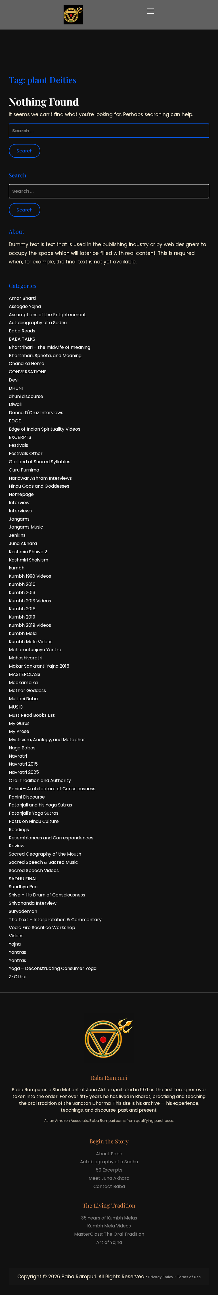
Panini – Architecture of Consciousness (52, 788)
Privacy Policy (160, 1277)
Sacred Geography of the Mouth (45, 854)
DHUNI (16, 388)
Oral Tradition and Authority (40, 780)
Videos (16, 936)
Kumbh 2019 (22, 617)
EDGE (15, 421)
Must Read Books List (32, 715)
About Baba (109, 1154)
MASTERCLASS (24, 674)
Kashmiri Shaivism (28, 560)
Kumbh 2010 (22, 584)
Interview (19, 502)
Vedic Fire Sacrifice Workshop (42, 927)
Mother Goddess (27, 690)
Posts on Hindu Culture (34, 821)
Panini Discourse (27, 797)
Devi (13, 380)
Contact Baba (109, 1186)
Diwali (15, 404)
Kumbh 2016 (22, 608)
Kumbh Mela (23, 633)
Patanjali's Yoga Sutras (33, 813)
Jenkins (17, 535)
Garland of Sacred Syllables (39, 461)
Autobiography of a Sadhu (38, 322)
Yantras (17, 952)
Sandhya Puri (23, 886)
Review (16, 846)
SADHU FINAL (23, 878)
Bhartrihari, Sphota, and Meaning (45, 355)
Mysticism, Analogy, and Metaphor (47, 739)
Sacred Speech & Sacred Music (43, 862)
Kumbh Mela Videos (31, 641)
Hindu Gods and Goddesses (39, 486)
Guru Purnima (24, 470)
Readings (19, 829)
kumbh (16, 568)
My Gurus (19, 723)
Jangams (19, 519)
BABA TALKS (22, 339)
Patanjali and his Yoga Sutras (40, 805)
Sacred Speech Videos (34, 870)
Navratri (18, 756)
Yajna (15, 944)
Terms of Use (189, 1277)
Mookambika (23, 682)
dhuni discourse (26, 396)
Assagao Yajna (25, 306)
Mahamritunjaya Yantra (35, 649)
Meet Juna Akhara (109, 1178)
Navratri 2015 (23, 764)
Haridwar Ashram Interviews (40, 478)
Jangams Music (26, 527)
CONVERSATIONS (28, 371)
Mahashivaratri (25, 658)
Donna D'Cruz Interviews (36, 412)
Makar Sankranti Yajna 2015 (39, 666)
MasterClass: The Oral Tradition (109, 1234)
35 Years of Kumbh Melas (109, 1218)
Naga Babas (22, 748)
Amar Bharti (22, 298)
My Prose (19, 731)
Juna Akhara (23, 543)
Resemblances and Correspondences (51, 838)
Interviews (20, 511)
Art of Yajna (109, 1242)
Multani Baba (23, 698)
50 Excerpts (109, 1170)
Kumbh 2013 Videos (30, 601)
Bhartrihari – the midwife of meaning (49, 347)
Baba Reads (22, 331)
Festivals (18, 445)
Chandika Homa (26, 363)
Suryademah (23, 911)
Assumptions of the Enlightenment (47, 314)
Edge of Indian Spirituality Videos (44, 429)
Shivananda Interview (32, 903)
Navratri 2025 (24, 772)
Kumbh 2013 (22, 592)
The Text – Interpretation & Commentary (55, 919)
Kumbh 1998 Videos (30, 576)
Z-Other (18, 976)
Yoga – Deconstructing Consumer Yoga (53, 968)
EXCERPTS (20, 437)
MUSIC (16, 707)
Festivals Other (26, 453)
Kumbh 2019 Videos (30, 625)
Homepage (21, 494)
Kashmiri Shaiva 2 (28, 551)
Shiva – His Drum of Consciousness (47, 895)
